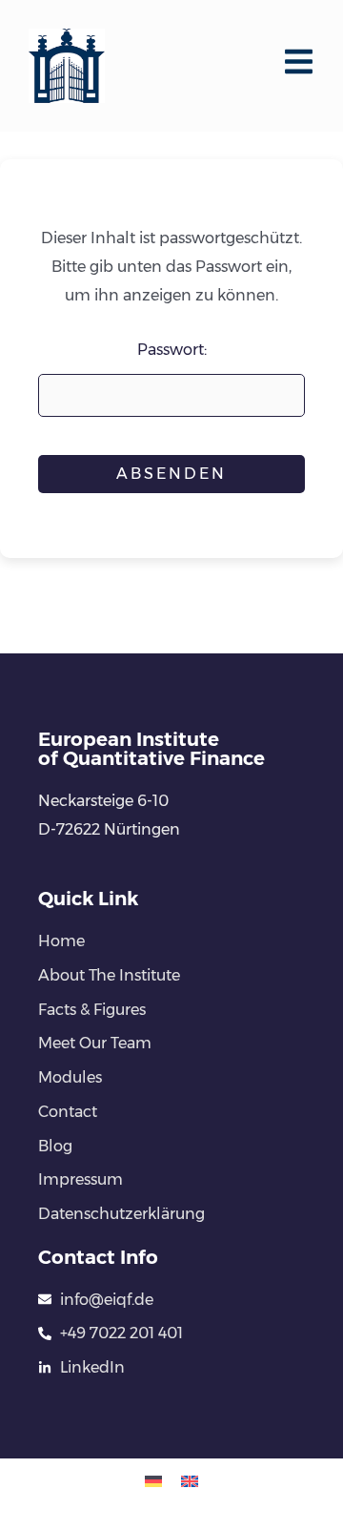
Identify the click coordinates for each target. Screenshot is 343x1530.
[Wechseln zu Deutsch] (153, 1481)
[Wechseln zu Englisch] (190, 1481)
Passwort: (172, 350)
